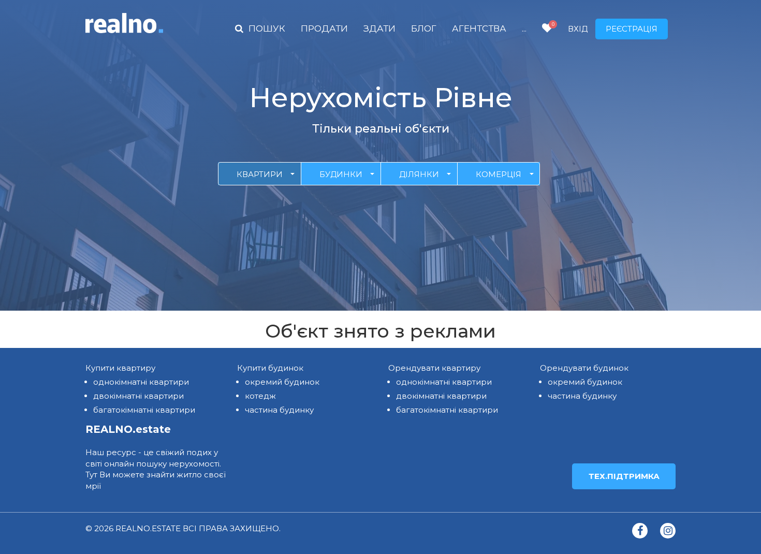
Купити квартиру (120, 368)
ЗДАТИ (379, 28)
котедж (260, 396)
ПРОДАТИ (324, 28)
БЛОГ (423, 28)
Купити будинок (270, 368)
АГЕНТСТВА (479, 28)
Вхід (578, 29)
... (524, 28)
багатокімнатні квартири (144, 410)
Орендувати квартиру (434, 368)
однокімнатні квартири (141, 382)
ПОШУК (266, 28)
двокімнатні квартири (138, 396)
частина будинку (279, 410)
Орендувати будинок (584, 368)
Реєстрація (631, 29)
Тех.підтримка (624, 476)
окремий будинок (282, 382)
